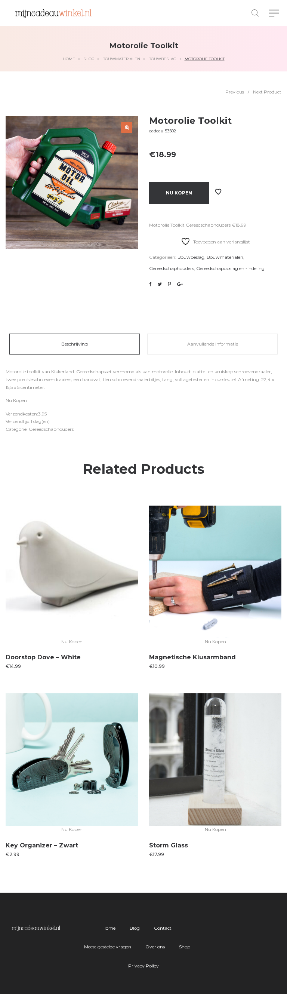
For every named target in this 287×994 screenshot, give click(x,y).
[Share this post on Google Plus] (180, 284)
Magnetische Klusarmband (192, 657)
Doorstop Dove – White (43, 657)
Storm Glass (168, 845)
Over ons (155, 946)
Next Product (267, 92)
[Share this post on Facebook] (150, 284)
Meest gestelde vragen (107, 946)
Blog (135, 928)
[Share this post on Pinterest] (169, 284)
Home (69, 58)
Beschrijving (74, 344)
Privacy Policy (143, 966)
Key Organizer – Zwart (42, 845)
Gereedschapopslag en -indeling (230, 268)
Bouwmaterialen (121, 58)
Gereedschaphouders (171, 268)
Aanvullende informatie (212, 344)
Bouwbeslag (162, 58)
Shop (88, 58)
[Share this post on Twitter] (160, 284)
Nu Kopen (179, 193)
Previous (234, 92)
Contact (163, 928)
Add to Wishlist (218, 192)
